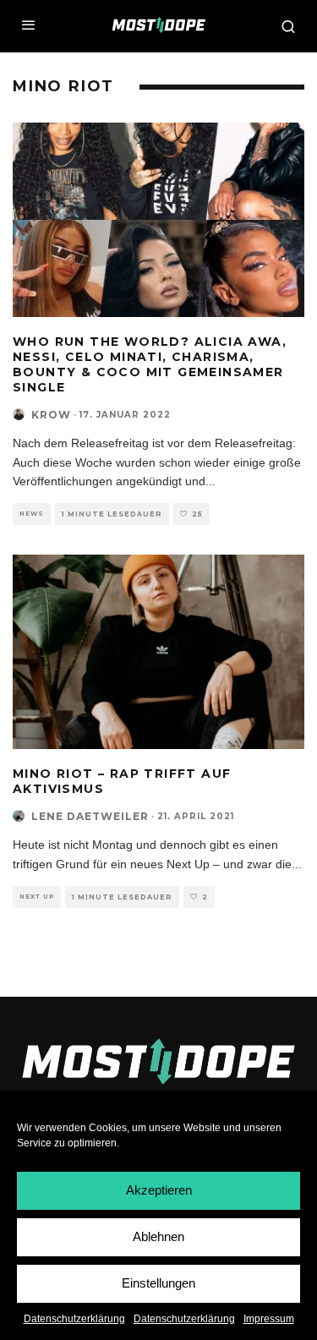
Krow (51, 414)
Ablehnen (158, 1236)
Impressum (268, 1319)
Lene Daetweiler (90, 816)
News (31, 513)
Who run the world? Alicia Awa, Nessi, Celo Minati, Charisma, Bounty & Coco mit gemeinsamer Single (150, 365)
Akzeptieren (159, 1190)
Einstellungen (158, 1283)
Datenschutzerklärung (74, 1319)
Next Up (36, 896)
